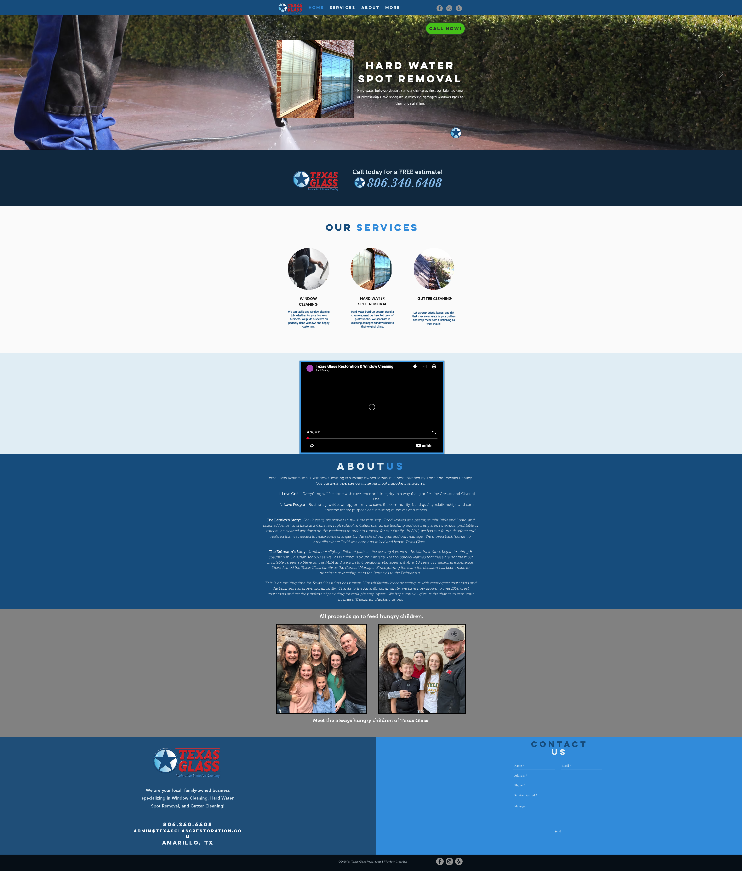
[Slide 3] (374, 140)
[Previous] (21, 74)
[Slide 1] (367, 140)
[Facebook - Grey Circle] (440, 8)
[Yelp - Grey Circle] (459, 8)
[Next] (721, 74)
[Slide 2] (371, 140)
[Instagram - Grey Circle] (449, 8)
